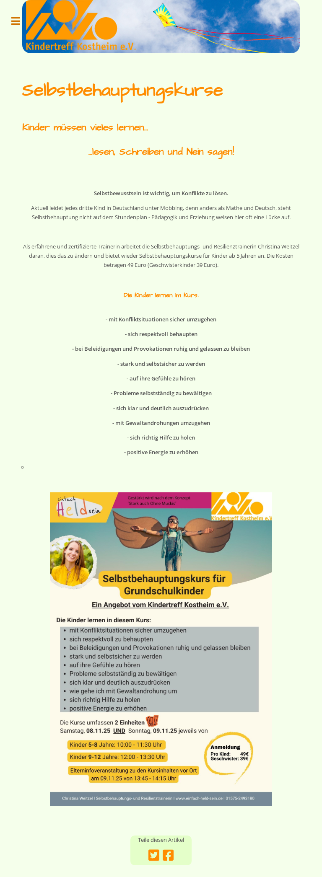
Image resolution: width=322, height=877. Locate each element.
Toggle (20, 21)
